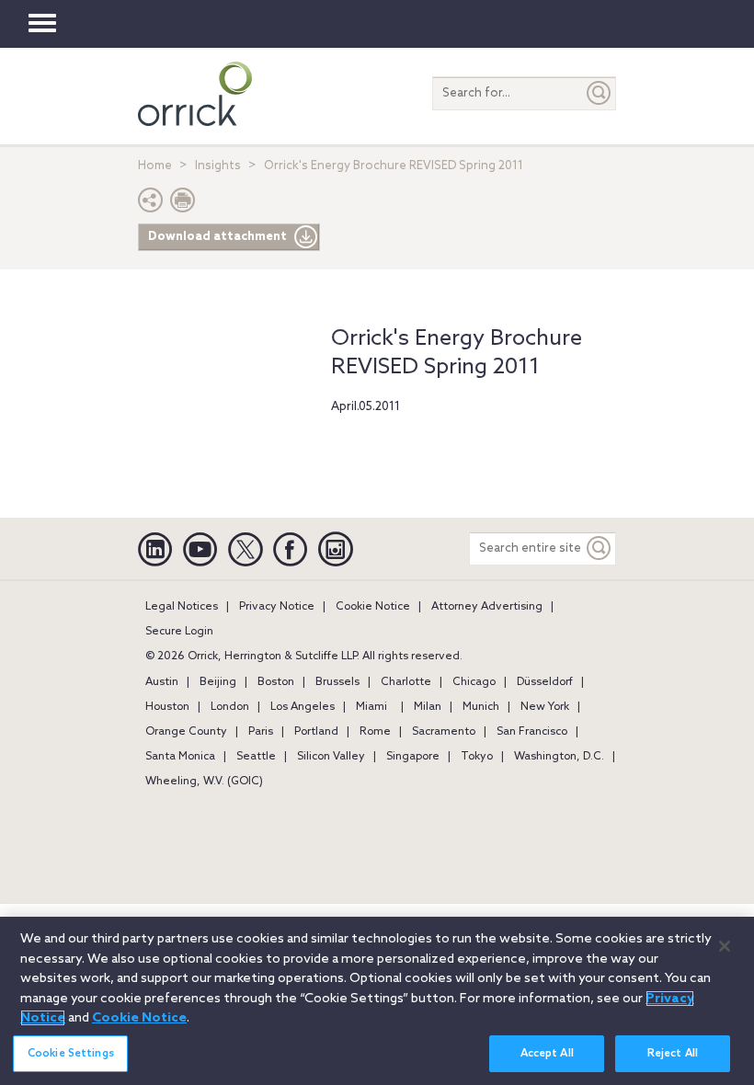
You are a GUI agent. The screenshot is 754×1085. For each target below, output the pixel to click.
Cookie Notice (373, 606)
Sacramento (443, 731)
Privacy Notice (276, 606)
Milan (427, 707)
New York (544, 707)
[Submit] (599, 93)
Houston (167, 707)
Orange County (186, 731)
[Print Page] (183, 204)
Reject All (672, 1053)
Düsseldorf (545, 682)
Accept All (547, 1053)
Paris (260, 731)
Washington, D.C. (559, 756)
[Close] (724, 946)
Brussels (337, 682)
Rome (375, 731)
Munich (481, 707)
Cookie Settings (71, 1053)
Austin (161, 682)
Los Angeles (302, 707)
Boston (275, 682)
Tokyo (477, 756)
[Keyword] (599, 548)
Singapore (413, 756)
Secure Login (179, 631)
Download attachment (217, 237)
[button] (151, 204)
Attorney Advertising (487, 606)
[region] (377, 1001)
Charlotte (406, 682)
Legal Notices (181, 606)
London (230, 707)
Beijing (218, 682)
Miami (371, 707)
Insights (218, 166)
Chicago (474, 682)
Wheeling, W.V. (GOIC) (204, 781)
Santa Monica (180, 756)
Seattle (256, 756)
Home (155, 166)
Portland (316, 731)
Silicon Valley (331, 756)
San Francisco (532, 731)
